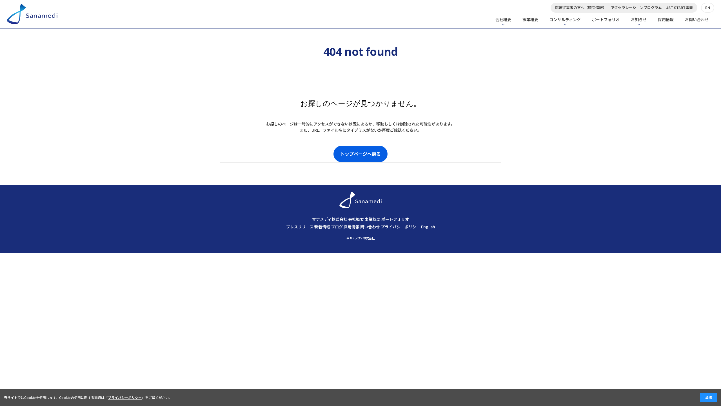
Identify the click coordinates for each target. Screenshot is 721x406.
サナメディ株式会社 (329, 219)
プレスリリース (299, 227)
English (428, 227)
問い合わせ (370, 227)
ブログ (337, 227)
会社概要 (503, 19)
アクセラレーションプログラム (636, 7)
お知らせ (639, 19)
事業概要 (530, 19)
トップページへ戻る (360, 153)
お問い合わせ (697, 19)
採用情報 (666, 19)
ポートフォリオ (606, 19)
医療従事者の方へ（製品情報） (580, 7)
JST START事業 (679, 7)
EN (707, 7)
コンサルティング (565, 19)
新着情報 (322, 227)
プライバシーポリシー (400, 227)
